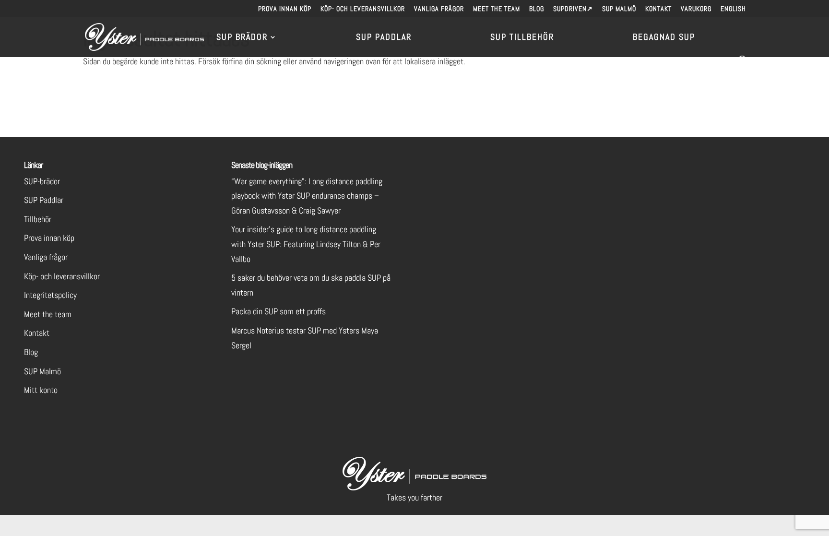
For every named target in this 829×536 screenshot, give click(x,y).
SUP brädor (242, 38)
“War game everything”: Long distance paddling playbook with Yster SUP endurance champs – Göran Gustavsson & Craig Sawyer (306, 196)
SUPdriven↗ (573, 9)
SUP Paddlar (384, 38)
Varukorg (696, 9)
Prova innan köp (284, 9)
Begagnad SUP (664, 38)
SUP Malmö (619, 9)
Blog (536, 9)
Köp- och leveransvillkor (362, 9)
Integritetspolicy (50, 294)
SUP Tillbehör (522, 38)
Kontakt (658, 9)
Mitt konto (41, 389)
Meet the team (496, 9)
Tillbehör (37, 219)
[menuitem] (733, 11)
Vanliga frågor (439, 9)
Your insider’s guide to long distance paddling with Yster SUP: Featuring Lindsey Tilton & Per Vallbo (305, 244)
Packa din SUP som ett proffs (278, 311)
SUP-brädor (42, 181)
